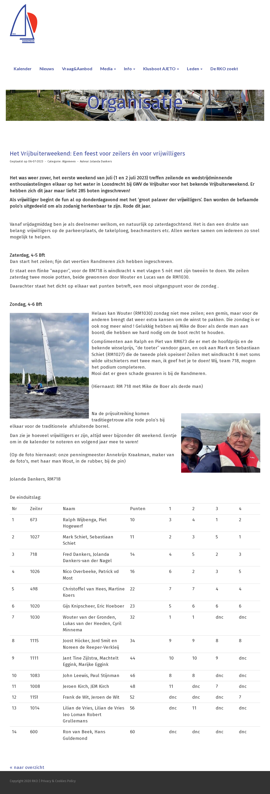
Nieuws (47, 68)
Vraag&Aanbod (77, 68)
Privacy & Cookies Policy (58, 781)
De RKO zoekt (224, 68)
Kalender (23, 68)
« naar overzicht (27, 767)
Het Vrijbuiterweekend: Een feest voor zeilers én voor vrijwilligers (97, 153)
